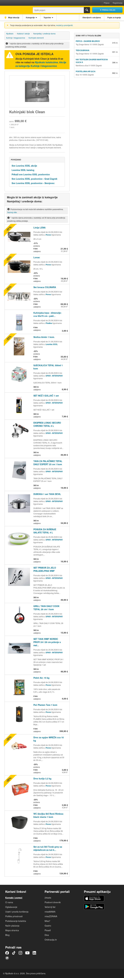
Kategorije (30, 17)
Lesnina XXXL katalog (23, 170)
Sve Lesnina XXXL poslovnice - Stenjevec (33, 183)
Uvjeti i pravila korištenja (16, 911)
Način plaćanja (12, 925)
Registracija (117, 3)
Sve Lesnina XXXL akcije (24, 165)
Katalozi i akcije (23, 33)
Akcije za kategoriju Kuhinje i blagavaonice (40, 64)
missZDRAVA (51, 916)
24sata (48, 897)
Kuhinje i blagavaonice (15, 37)
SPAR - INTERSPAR (54, 375)
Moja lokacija (13, 17)
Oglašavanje (11, 906)
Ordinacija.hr (51, 939)
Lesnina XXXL (52, 344)
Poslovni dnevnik (53, 902)
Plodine (49, 323)
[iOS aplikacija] (94, 898)
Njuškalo (9, 33)
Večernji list (50, 906)
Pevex (48, 234)
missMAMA (50, 911)
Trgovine (47, 17)
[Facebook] (7, 953)
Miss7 (47, 920)
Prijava (106, 3)
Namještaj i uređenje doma (44, 33)
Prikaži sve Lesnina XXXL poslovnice (31, 174)
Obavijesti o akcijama (91, 17)
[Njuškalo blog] (7, 958)
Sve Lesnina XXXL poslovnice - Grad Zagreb (34, 178)
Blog (7, 934)
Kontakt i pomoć (13, 897)
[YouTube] (27, 953)
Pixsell (48, 930)
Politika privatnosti (14, 916)
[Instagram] (20, 953)
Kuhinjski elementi (36, 37)
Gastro (48, 925)
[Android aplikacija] (94, 907)
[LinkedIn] (35, 953)
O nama (9, 902)
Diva (47, 934)
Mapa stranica (12, 930)
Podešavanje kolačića (15, 920)
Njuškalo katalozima (46, 62)
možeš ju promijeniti (64, 25)
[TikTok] (14, 953)
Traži (87, 10)
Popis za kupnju (114, 17)
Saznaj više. (12, 212)
